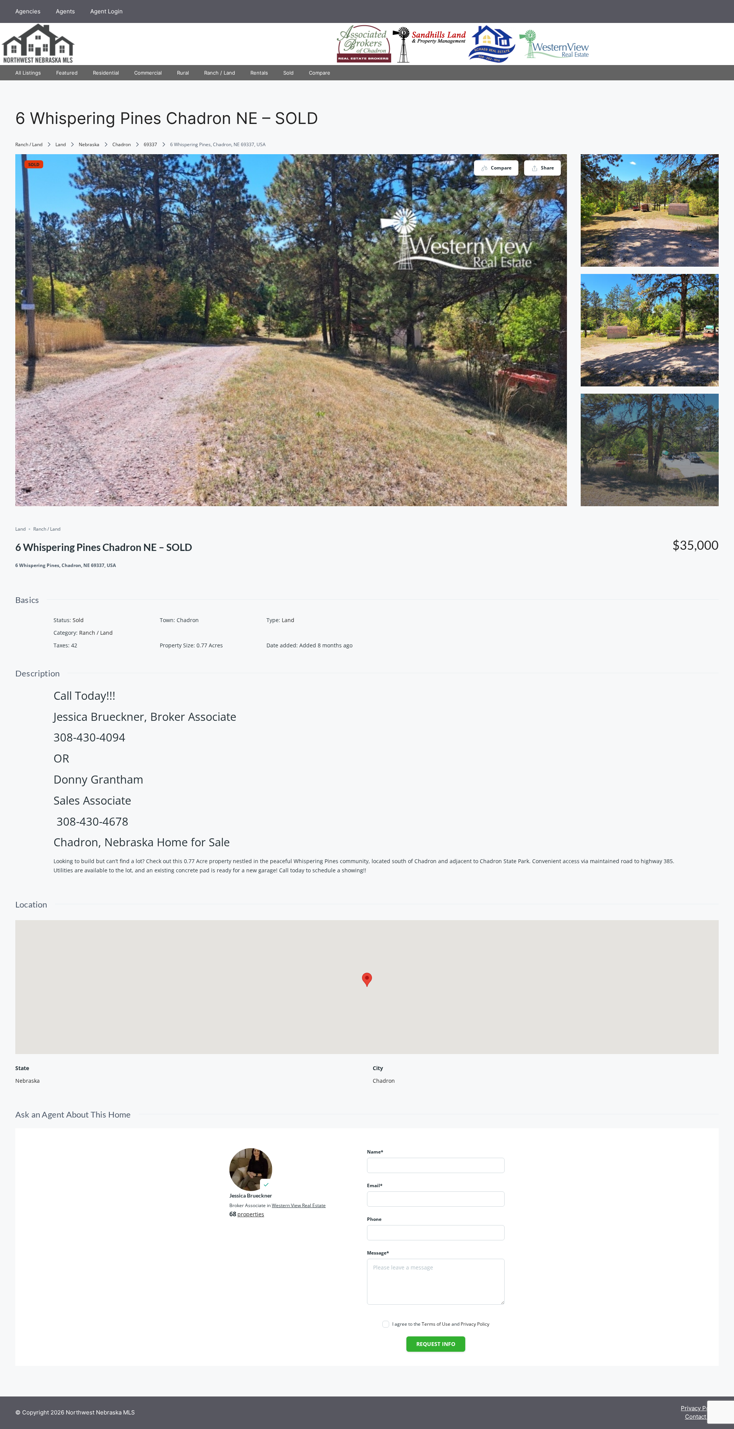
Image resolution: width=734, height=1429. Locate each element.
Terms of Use (436, 1324)
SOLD (33, 164)
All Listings (28, 73)
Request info (435, 1344)
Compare (319, 73)
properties (250, 1214)
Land (60, 144)
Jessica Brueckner (250, 1195)
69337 (150, 144)
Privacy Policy (475, 1324)
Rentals (259, 73)
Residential (106, 73)
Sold (288, 73)
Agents (65, 11)
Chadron (121, 144)
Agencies (28, 11)
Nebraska (89, 144)
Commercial (148, 73)
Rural (183, 73)
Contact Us (700, 1416)
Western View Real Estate (299, 1205)
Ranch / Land (219, 73)
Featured (67, 73)
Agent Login (106, 11)
